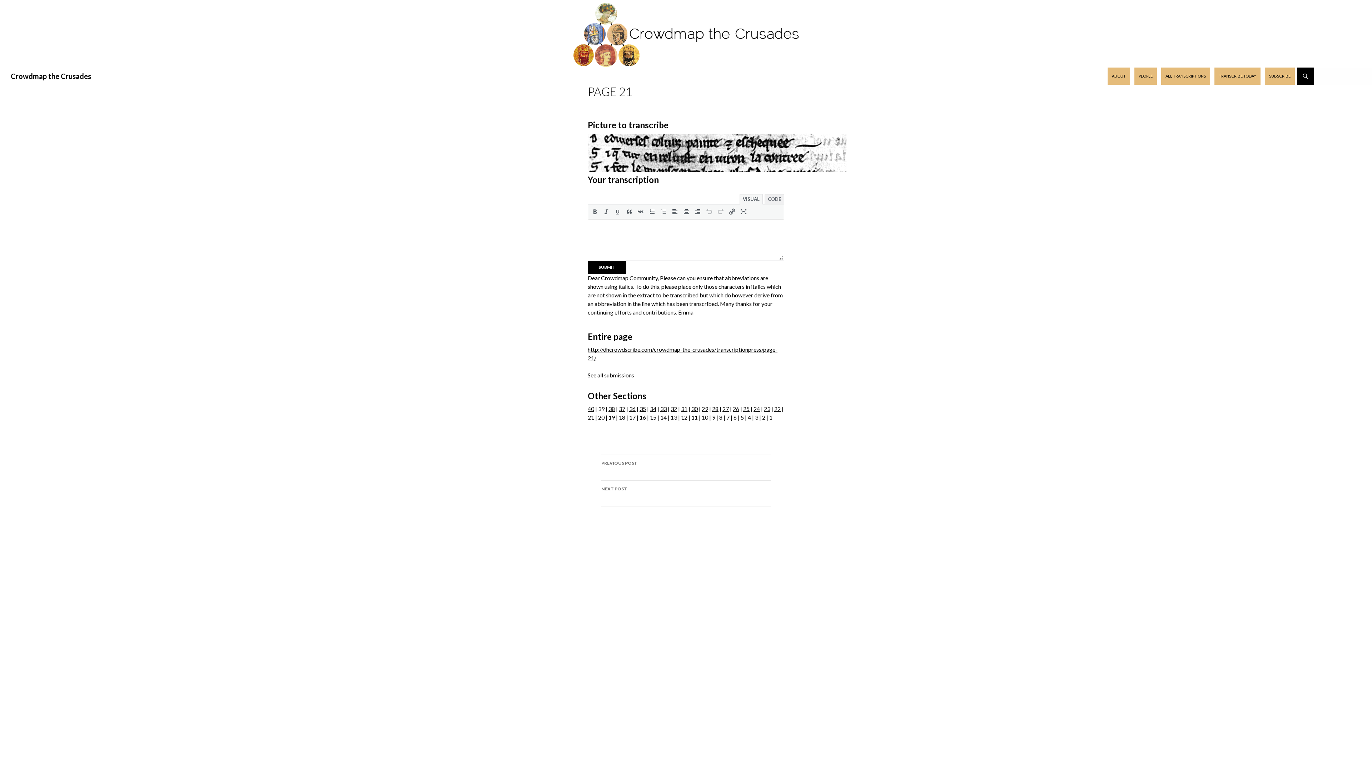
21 (591, 417)
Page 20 (619, 467)
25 (746, 408)
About (1119, 76)
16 (643, 417)
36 (632, 408)
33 (663, 408)
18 (622, 417)
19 (611, 417)
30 (694, 408)
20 (601, 417)
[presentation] (595, 211)
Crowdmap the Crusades (51, 76)
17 (632, 417)
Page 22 (614, 493)
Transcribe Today (1237, 76)
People (1146, 76)
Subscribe (1280, 76)
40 (591, 408)
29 (705, 408)
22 (777, 408)
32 (674, 408)
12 (684, 417)
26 (736, 408)
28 (715, 408)
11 (694, 417)
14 (663, 417)
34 (653, 408)
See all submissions (611, 375)
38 (611, 408)
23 (767, 408)
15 (653, 417)
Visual (751, 199)
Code (774, 199)
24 (757, 408)
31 (684, 408)
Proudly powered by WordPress (686, 532)
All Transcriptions (1185, 76)
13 (674, 417)
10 (705, 417)
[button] (595, 211)
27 (725, 408)
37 (622, 408)
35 (643, 408)
